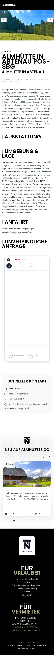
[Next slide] (49, 457)
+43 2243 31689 (16, 398)
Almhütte (6, 51)
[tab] (5, 44)
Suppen (27, 591)
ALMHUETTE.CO (9, 4)
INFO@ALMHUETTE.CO (26, 627)
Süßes (27, 582)
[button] (48, 5)
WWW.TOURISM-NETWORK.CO (26, 630)
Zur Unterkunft (44, 514)
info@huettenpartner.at (18, 393)
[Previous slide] (43, 457)
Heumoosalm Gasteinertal (27, 579)
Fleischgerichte (27, 594)
